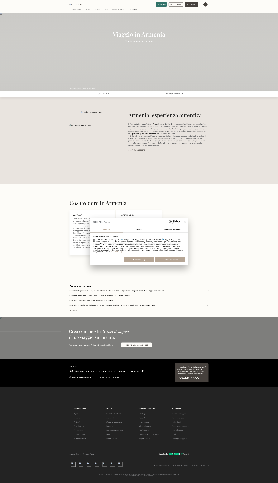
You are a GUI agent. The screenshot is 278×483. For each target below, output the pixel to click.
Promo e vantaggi (178, 418)
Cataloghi (142, 413)
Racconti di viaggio (179, 413)
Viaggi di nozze (118, 9)
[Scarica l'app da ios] (101, 454)
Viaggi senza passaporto (180, 426)
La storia (77, 418)
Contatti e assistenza (113, 413)
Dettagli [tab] (139, 229)
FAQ (108, 434)
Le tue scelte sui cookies (180, 465)
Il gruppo (77, 413)
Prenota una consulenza (136, 344)
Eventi (88, 9)
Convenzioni (78, 430)
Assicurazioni (111, 418)
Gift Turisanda (144, 430)
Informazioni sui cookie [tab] (171, 229)
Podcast (142, 418)
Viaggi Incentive (80, 438)
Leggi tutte (73, 310)
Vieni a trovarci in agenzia (108, 377)
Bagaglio (109, 426)
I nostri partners (144, 422)
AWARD (77, 422)
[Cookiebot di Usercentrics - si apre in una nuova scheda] (170, 222)
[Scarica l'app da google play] (98, 454)
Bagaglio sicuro (144, 438)
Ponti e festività (177, 430)
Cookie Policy (116, 252)
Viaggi (97, 9)
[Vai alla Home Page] (76, 4)
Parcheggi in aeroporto (114, 430)
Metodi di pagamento (114, 422)
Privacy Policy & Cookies (161, 465)
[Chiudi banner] (184, 222)
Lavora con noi (79, 434)
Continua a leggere (136, 150)
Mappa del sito (111, 438)
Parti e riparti (176, 422)
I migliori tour (176, 434)
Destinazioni (76, 9)
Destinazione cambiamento (149, 434)
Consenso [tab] (106, 229)
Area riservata (79, 426)
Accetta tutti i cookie (170, 260)
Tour (106, 9)
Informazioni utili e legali (198, 465)
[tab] (104, 94)
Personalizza (137, 260)
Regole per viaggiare (179, 438)
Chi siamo (133, 9)
